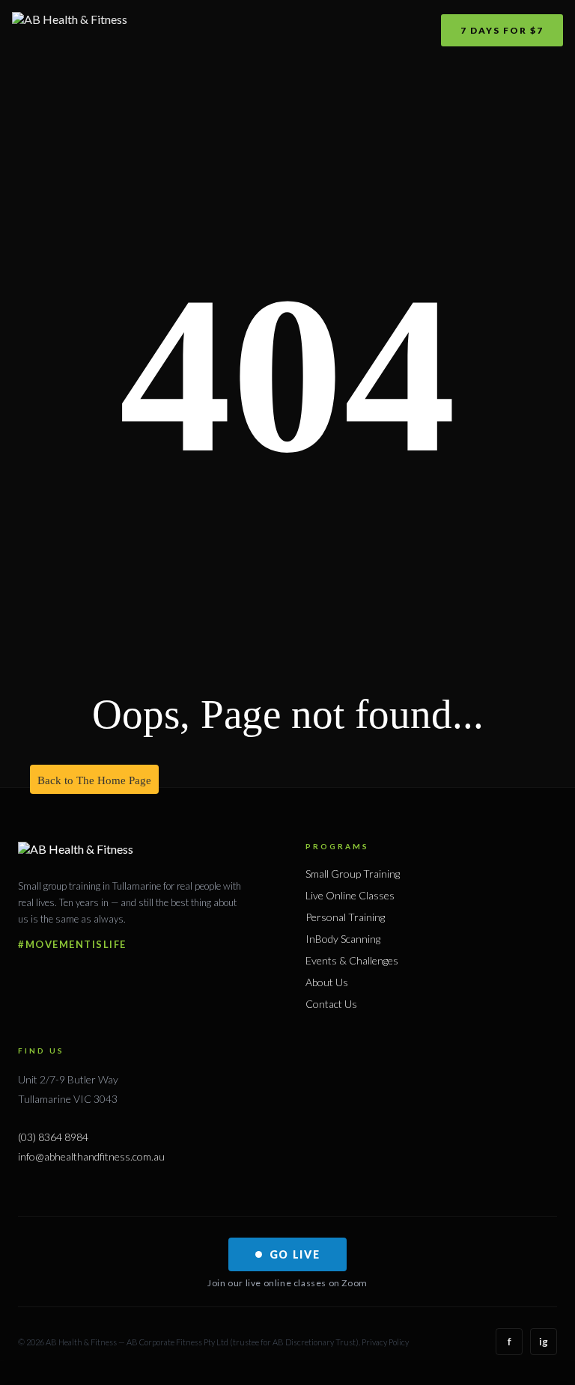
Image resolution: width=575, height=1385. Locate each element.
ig (543, 1342)
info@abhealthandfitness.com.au (91, 1156)
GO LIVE (295, 1254)
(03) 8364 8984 (53, 1137)
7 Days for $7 (502, 30)
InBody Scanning (342, 938)
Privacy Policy (385, 1342)
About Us (326, 982)
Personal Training (345, 917)
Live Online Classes (350, 895)
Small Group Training (352, 873)
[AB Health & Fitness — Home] (69, 30)
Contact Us (331, 1003)
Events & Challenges (351, 960)
